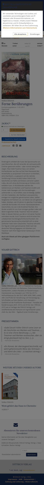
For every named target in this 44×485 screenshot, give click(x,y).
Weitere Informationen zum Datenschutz (19, 28)
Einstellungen (35, 34)
